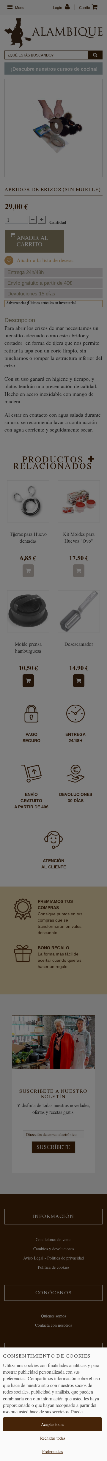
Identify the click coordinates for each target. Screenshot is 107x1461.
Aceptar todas (52, 1424)
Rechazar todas (52, 1438)
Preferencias (52, 1451)
